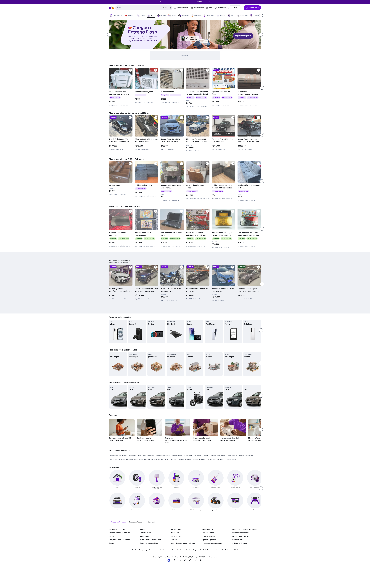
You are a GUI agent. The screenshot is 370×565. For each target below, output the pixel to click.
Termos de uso (154, 550)
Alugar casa (220, 459)
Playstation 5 (249, 455)
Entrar (235, 7)
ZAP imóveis (229, 550)
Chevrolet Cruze (215, 455)
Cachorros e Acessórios (149, 543)
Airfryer (241, 455)
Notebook (122, 459)
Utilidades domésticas (240, 533)
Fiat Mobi (205, 455)
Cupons (142, 15)
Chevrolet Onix (113, 455)
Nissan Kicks (197, 455)
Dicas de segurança (141, 550)
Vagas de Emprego (177, 536)
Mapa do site (197, 550)
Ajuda (131, 550)
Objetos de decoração (240, 543)
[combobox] (143, 7)
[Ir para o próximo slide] (262, 88)
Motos (111, 536)
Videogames (144, 536)
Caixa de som (113, 459)
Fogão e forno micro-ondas (134, 459)
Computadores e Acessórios (119, 540)
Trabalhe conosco (209, 550)
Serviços (174, 540)
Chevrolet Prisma (177, 455)
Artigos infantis (207, 529)
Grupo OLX (219, 550)
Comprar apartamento (184, 459)
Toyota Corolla (188, 455)
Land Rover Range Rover (162, 455)
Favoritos (131, 15)
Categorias (116, 15)
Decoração (210, 15)
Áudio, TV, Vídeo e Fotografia (150, 540)
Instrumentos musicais (240, 536)
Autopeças (185, 15)
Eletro (232, 15)
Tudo (153, 15)
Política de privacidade (167, 550)
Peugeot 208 (123, 455)
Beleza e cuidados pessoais (212, 543)
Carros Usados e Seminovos (119, 533)
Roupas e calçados (208, 536)
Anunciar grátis (254, 7)
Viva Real (237, 550)
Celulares (197, 15)
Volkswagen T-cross (135, 455)
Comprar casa (211, 459)
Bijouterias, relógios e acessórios (244, 529)
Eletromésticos (145, 533)
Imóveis (163, 15)
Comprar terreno (231, 459)
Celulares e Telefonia (117, 529)
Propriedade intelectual (184, 550)
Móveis (222, 15)
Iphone (223, 455)
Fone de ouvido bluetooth (152, 459)
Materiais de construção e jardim (183, 543)
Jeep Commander (148, 455)
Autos (174, 15)
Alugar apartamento (199, 459)
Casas (111, 543)
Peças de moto (237, 540)
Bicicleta (173, 459)
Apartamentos (176, 529)
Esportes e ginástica (209, 540)
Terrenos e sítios (208, 533)
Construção (244, 15)
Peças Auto (175, 533)
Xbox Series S (165, 459)
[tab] (118, 522)
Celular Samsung (232, 455)
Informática (257, 15)
